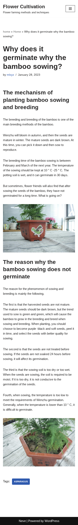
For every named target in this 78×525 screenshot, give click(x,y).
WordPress (52, 521)
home (6, 31)
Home (17, 31)
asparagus (21, 481)
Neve (22, 521)
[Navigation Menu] (70, 8)
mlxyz (10, 74)
